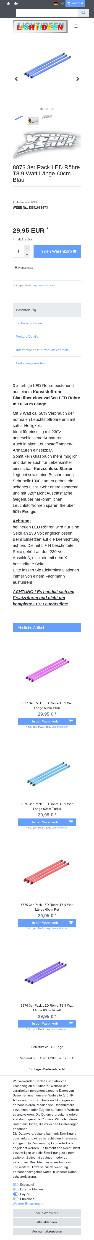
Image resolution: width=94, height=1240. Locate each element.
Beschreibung (26, 310)
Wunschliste (25, 267)
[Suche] (83, 13)
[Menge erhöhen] (27, 248)
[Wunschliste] (62, 3)
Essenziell (27, 1184)
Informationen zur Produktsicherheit (42, 350)
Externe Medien (31, 1189)
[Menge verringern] (27, 254)
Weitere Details (27, 336)
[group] (46, 669)
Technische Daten (29, 323)
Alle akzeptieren (47, 1213)
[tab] (47, 310)
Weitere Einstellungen (28, 1203)
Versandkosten (46, 285)
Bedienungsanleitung (31, 363)
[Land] (55, 3)
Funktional (27, 1199)
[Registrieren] (17, 3)
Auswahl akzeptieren (47, 1231)
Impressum (67, 1162)
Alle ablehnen (47, 1222)
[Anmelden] (9, 3)
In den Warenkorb (55, 251)
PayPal (25, 1194)
